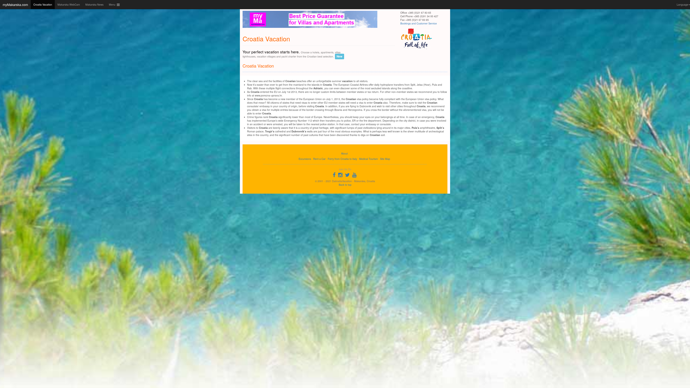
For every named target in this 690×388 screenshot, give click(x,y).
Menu (113, 4)
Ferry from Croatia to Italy (342, 159)
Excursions (305, 159)
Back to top (345, 184)
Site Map (385, 159)
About (344, 153)
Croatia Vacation (42, 4)
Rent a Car (319, 159)
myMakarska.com (15, 4)
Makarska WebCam (69, 4)
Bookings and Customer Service (418, 23)
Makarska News (94, 4)
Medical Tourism (368, 159)
